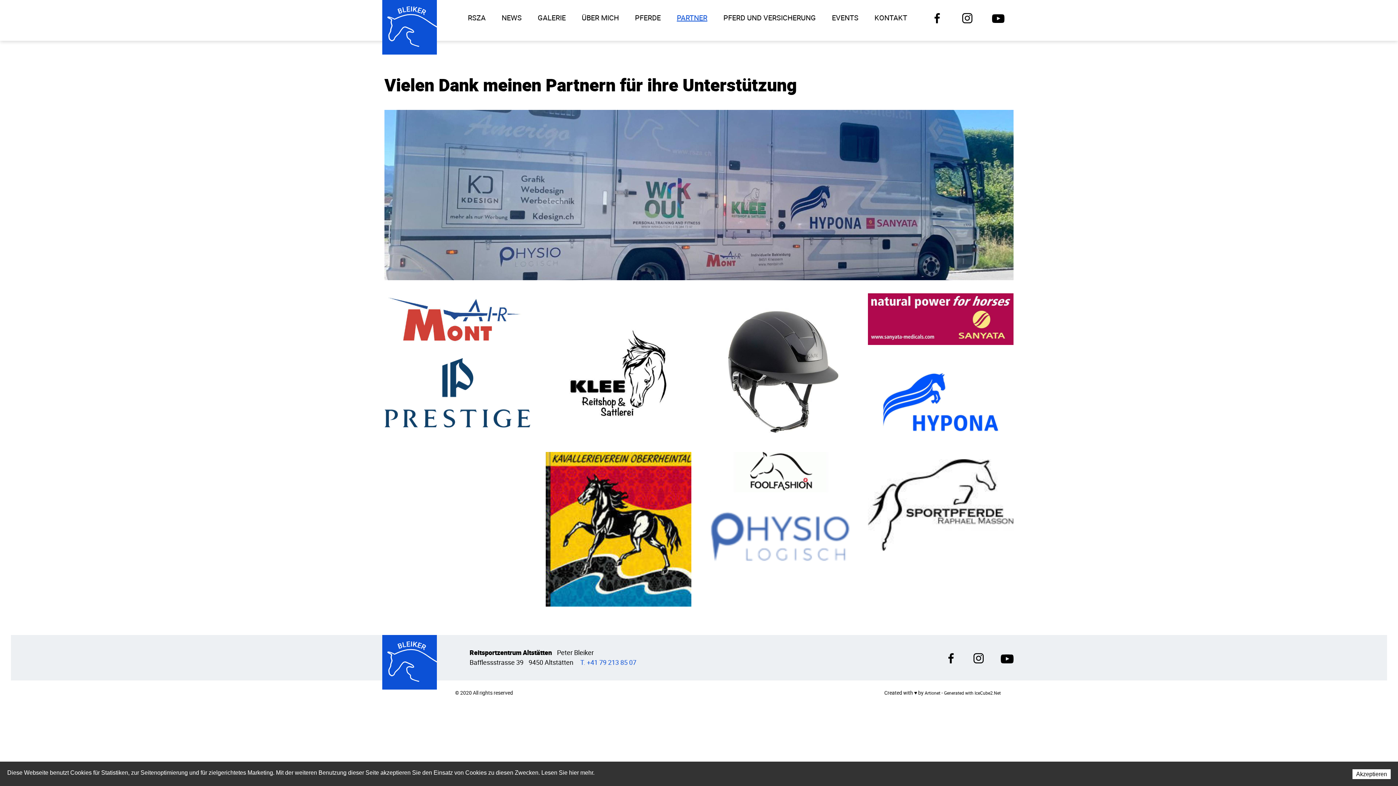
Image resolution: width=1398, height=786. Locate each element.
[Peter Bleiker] (409, 27)
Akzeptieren (1371, 774)
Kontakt (890, 18)
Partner (692, 18)
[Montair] (457, 318)
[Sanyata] (941, 318)
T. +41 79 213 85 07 (608, 662)
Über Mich (600, 18)
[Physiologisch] (780, 534)
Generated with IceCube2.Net (972, 693)
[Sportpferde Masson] (941, 504)
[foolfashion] (780, 471)
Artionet (932, 693)
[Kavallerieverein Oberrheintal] (619, 528)
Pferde (648, 18)
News (512, 18)
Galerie (552, 18)
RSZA (477, 18)
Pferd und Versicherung (769, 18)
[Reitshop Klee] (619, 365)
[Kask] (780, 365)
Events (845, 18)
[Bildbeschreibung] (699, 195)
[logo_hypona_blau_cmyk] (941, 401)
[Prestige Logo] (457, 392)
